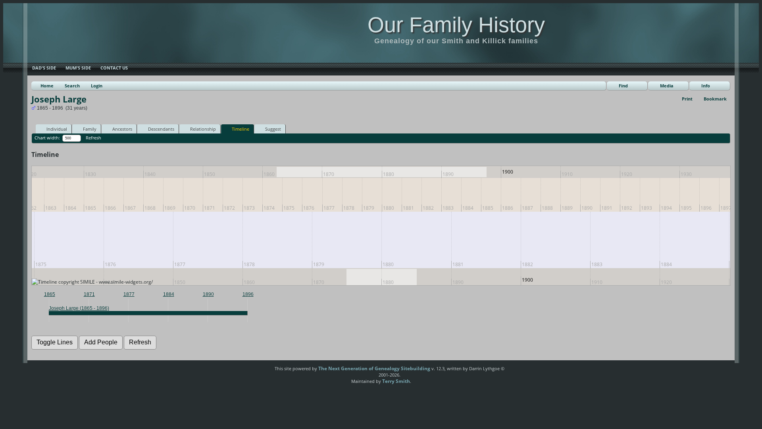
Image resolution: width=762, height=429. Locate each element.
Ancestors (122, 129)
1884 (168, 294)
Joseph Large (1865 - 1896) (79, 308)
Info (705, 86)
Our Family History (456, 25)
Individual (56, 129)
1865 (49, 294)
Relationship (203, 129)
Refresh (93, 138)
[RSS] (261, 371)
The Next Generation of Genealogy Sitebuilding (374, 368)
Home (47, 86)
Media (666, 86)
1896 (248, 294)
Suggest (273, 129)
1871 (89, 294)
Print (687, 99)
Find (623, 86)
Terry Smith (396, 381)
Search (72, 86)
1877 (129, 294)
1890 (208, 294)
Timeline (240, 129)
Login (96, 86)
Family (89, 129)
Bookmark (715, 99)
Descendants (161, 129)
